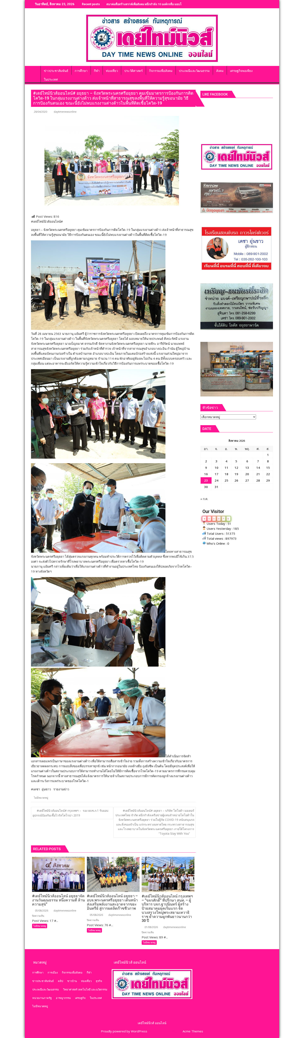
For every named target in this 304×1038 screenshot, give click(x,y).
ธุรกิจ (99, 981)
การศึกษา (37, 972)
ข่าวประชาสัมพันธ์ (43, 981)
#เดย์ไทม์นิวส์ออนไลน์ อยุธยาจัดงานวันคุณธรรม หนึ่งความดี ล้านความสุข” (153, 4)
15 (268, 467)
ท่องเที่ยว (86, 981)
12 (236, 467)
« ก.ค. (204, 499)
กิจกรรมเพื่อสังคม (72, 972)
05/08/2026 (41, 910)
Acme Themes (193, 1031)
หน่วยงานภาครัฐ (42, 998)
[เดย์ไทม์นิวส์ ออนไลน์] (35, 70)
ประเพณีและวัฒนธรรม (45, 989)
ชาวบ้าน (72, 981)
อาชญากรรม (63, 998)
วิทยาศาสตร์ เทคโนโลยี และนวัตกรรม (85, 989)
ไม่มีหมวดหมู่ (41, 797)
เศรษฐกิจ (80, 998)
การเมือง (53, 972)
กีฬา (89, 972)
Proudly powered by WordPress (124, 1031)
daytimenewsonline (65, 111)
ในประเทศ (96, 998)
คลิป (60, 981)
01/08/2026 (151, 927)
